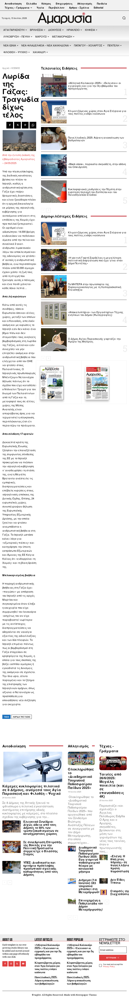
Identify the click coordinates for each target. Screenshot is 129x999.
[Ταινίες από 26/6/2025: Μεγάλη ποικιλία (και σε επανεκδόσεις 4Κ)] (113, 763)
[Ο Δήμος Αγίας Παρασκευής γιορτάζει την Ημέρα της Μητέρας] (54, 339)
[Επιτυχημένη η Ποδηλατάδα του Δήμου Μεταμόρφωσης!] (72, 902)
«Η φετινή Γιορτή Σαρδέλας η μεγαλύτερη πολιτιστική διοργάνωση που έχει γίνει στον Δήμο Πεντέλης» (95, 260)
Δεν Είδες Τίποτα (117, 881)
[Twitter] (17, 125)
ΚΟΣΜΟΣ (15, 68)
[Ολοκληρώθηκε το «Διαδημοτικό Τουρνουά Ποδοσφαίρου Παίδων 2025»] (81, 758)
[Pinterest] (25, 125)
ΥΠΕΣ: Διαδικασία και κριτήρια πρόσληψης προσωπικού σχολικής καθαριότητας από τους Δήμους (40, 868)
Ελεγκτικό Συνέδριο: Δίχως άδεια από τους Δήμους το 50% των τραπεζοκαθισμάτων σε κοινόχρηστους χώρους (41, 828)
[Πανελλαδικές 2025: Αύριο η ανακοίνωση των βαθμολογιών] (54, 138)
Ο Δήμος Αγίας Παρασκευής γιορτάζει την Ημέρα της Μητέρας (94, 340)
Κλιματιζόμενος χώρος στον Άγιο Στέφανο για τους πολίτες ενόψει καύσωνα (97, 112)
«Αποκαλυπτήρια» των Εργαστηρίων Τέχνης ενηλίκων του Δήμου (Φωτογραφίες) (95, 313)
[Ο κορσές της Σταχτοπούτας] (103, 892)
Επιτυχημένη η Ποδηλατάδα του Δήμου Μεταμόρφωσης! (91, 904)
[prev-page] (43, 210)
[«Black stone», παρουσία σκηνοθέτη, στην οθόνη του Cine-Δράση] (54, 165)
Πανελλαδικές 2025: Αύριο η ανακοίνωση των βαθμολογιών (96, 139)
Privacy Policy (109, 966)
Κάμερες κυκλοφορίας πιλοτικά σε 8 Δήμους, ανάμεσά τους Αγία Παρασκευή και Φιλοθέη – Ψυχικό (31, 790)
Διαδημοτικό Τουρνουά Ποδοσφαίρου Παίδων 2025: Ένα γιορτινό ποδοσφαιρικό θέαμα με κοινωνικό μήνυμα (89, 859)
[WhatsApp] (33, 125)
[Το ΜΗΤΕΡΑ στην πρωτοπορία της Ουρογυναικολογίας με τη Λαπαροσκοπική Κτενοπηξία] (54, 286)
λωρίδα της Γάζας (21, 717)
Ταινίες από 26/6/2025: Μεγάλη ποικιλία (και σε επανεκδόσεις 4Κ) (111, 785)
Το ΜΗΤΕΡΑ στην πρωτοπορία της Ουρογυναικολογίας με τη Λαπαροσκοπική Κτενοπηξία (94, 286)
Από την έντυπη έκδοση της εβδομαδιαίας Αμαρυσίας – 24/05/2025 (18, 159)
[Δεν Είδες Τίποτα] (103, 881)
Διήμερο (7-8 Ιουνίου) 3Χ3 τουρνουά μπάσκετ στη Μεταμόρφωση (89, 886)
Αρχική (5, 68)
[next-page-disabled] (75, 917)
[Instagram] (11, 963)
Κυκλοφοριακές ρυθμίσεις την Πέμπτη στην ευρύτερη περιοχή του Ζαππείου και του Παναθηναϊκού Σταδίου (94, 191)
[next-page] (48, 210)
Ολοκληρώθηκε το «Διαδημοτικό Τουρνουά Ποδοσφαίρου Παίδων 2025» (81, 778)
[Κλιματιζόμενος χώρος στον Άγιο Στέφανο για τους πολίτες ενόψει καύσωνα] (54, 111)
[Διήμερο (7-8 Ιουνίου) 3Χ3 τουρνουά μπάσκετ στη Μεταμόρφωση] (72, 881)
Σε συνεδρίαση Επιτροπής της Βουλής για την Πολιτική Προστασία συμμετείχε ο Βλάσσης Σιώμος (42, 848)
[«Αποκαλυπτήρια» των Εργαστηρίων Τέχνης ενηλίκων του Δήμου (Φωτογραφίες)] (54, 313)
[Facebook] (9, 125)
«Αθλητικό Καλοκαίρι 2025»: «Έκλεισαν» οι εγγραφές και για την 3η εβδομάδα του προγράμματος (94, 85)
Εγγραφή (111, 957)
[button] (124, 18)
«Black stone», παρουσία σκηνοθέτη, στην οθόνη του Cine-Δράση (97, 165)
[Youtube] (23, 963)
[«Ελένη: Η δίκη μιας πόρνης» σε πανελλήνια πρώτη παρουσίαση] (103, 857)
